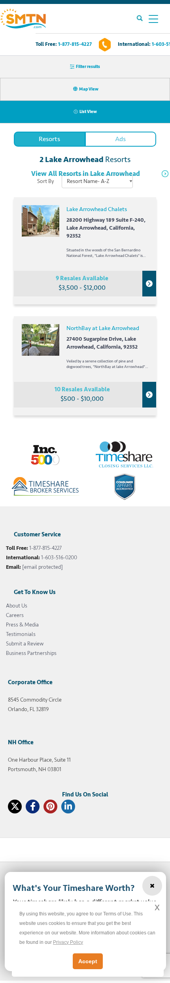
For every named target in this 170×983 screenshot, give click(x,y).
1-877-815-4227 (75, 44)
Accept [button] (87, 961)
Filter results (88, 66)
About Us (16, 605)
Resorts (49, 139)
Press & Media (22, 624)
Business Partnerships (31, 653)
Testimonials (21, 634)
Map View (88, 89)
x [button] (157, 907)
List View (88, 111)
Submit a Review (24, 643)
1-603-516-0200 (59, 557)
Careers (15, 615)
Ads (120, 139)
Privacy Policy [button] (68, 942)
